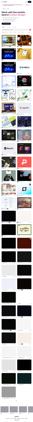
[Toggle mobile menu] (2, 1)
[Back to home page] (5, 1)
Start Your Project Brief (7, 23)
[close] (30, 5)
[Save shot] (13, 44)
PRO (10, 46)
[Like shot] (14, 44)
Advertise (14, 73)
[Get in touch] (11, 44)
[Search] (30, 30)
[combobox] (15, 30)
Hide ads (11, 73)
